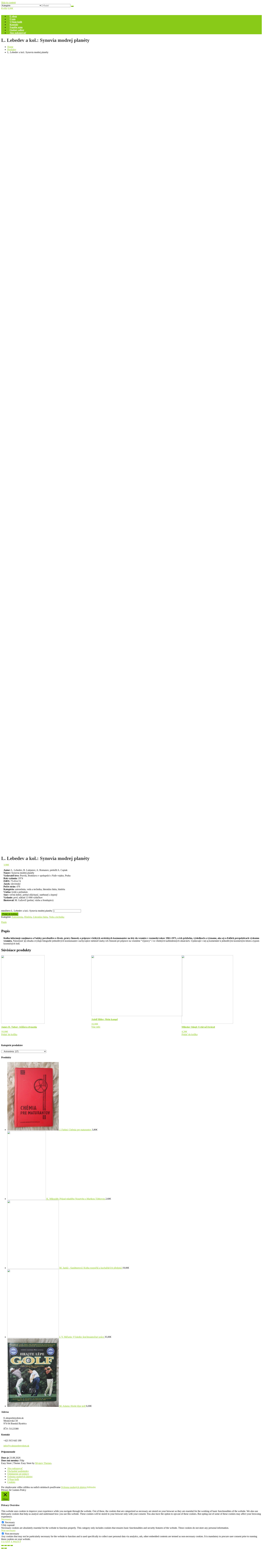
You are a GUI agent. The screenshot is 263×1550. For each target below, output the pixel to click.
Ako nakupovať (18, 32)
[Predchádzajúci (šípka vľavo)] (2, 1548)
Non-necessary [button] (8, 1530)
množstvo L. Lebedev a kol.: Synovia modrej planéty (26, 910)
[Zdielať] (5, 1545)
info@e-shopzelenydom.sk (16, 1445)
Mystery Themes (43, 1463)
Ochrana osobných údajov (20, 1476)
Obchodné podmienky (18, 1471)
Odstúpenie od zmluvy (18, 1474)
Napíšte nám (16, 27)
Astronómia (17, 917)
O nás (13, 19)
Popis (4, 922)
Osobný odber (17, 30)
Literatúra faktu (40, 917)
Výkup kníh (16, 22)
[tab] (131, 922)
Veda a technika (56, 917)
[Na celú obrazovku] (8, 1545)
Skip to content (8, 2)
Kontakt (14, 24)
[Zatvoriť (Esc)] (2, 1545)
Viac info (95, 1027)
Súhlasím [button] (91, 1487)
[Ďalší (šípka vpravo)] (5, 1548)
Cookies (11, 1482)
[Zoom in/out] (11, 1545)
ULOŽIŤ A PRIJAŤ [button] (11, 1542)
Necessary (10, 1522)
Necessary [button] (6, 1519)
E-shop (13, 16)
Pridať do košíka (9, 914)
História (28, 917)
